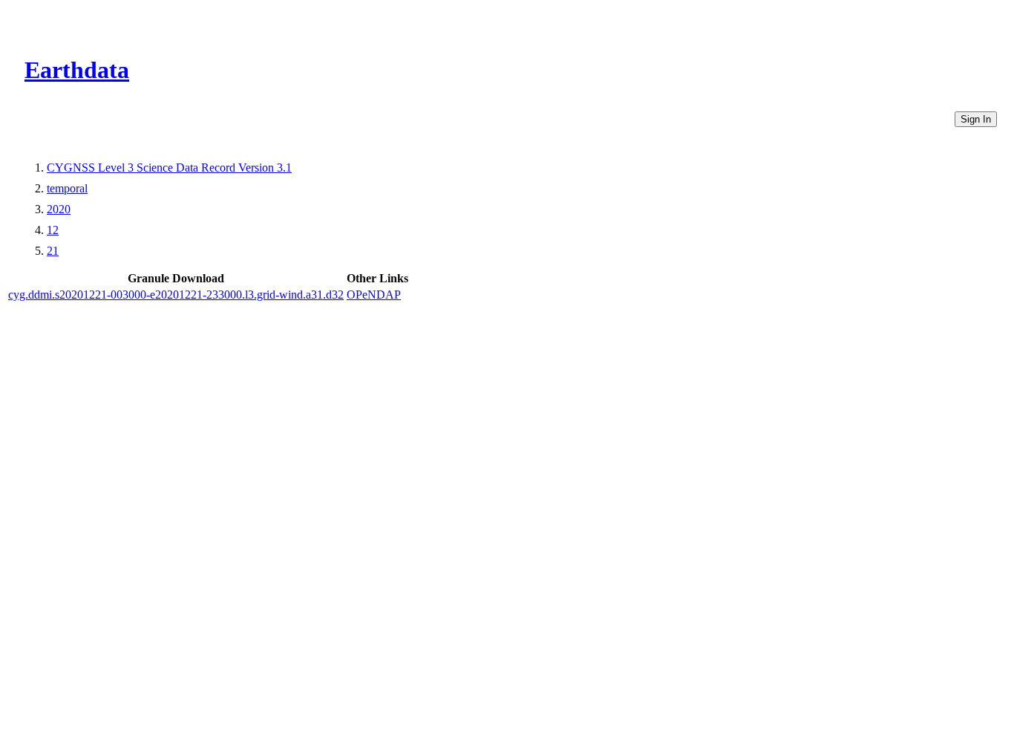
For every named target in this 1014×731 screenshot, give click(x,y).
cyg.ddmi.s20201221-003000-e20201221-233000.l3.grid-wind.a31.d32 (176, 294)
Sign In (976, 119)
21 (53, 250)
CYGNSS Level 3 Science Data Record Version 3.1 (169, 167)
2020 (59, 209)
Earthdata (76, 69)
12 (53, 230)
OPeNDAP (374, 294)
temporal (67, 188)
